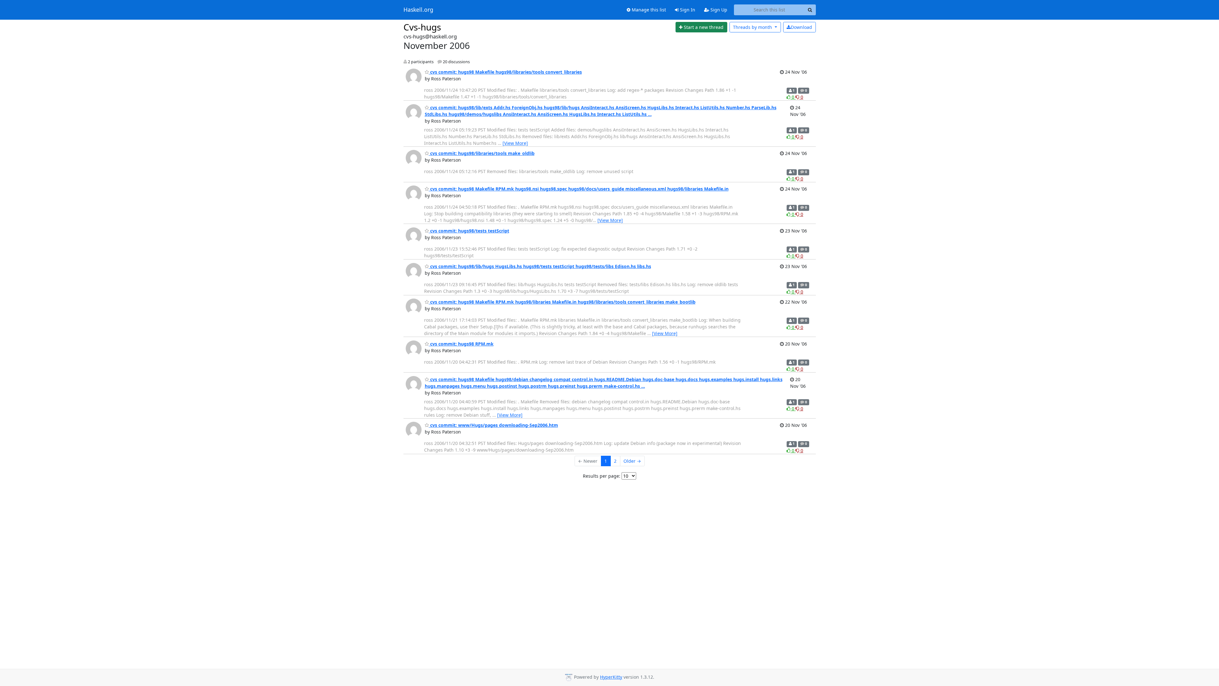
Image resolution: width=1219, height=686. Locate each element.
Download (801, 27)
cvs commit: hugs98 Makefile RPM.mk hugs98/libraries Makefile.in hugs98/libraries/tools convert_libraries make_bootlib (562, 302)
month (753, 27)
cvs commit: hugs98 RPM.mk (461, 344)
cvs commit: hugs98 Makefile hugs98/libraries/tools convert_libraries (505, 72)
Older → (632, 461)
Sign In (687, 10)
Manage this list (648, 10)
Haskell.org (418, 10)
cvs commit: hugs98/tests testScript (469, 231)
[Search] (810, 9)
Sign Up (718, 10)
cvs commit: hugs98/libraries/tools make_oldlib (482, 153)
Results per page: (601, 476)
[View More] (515, 143)
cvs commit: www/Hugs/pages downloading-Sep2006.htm (493, 425)
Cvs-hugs (422, 27)
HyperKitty (611, 677)
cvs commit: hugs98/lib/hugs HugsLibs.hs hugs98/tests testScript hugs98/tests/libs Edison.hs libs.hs (540, 266)
